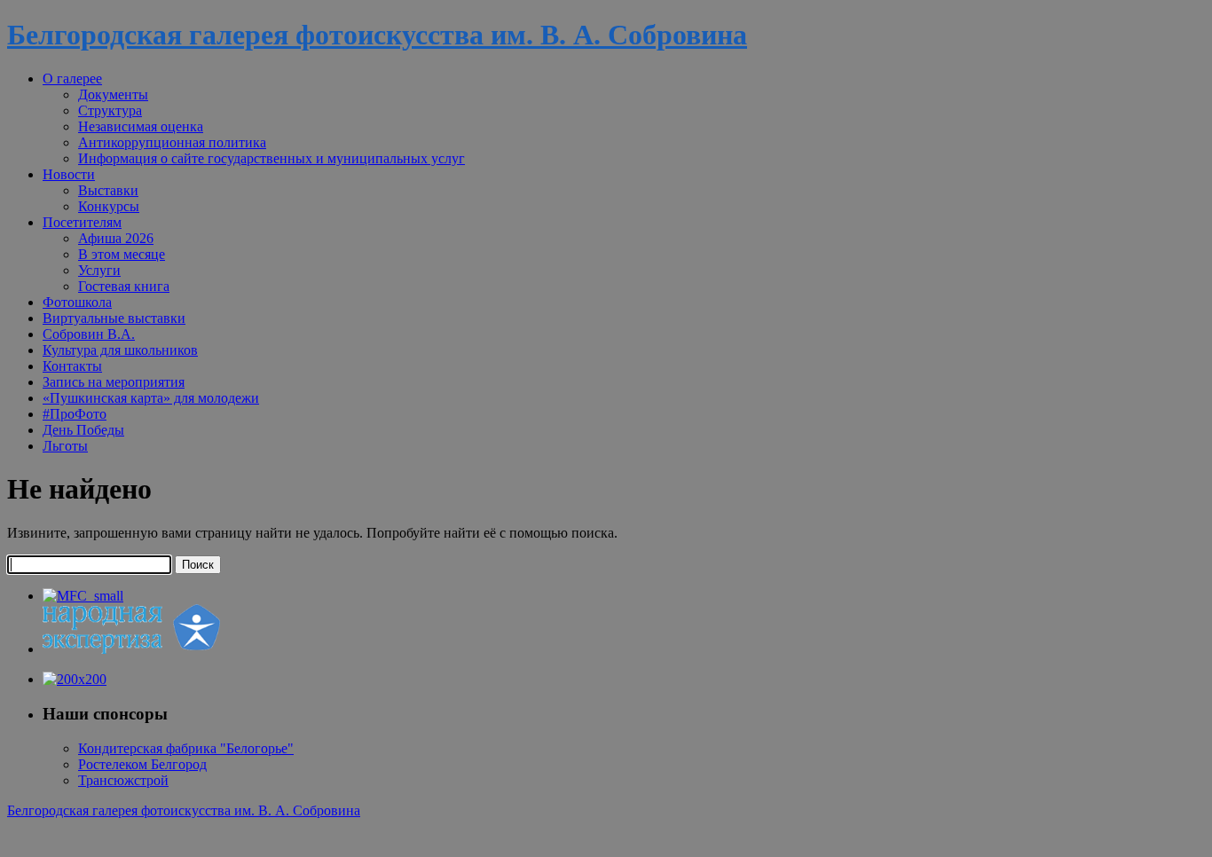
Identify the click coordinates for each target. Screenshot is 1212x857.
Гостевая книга (123, 286)
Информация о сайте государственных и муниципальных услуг (271, 158)
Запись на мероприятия (114, 381)
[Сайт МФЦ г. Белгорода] (83, 595)
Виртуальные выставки (114, 318)
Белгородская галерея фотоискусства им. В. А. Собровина (377, 35)
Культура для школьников (120, 350)
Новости (69, 174)
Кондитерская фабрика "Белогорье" (186, 748)
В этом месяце (121, 254)
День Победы (83, 429)
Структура (110, 110)
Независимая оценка (140, 126)
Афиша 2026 (115, 238)
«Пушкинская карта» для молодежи (151, 397)
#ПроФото (74, 413)
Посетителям (82, 222)
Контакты (72, 365)
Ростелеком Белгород (142, 764)
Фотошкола (77, 302)
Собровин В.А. (89, 334)
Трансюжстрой (123, 780)
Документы (113, 94)
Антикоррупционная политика (172, 142)
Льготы (65, 445)
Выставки (108, 190)
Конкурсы (108, 206)
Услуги (99, 270)
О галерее (72, 78)
